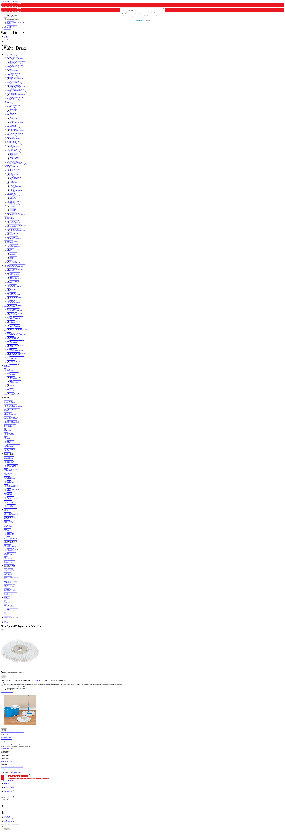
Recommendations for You (7, 692)
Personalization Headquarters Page (15, 266)
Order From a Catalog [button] (12, 15)
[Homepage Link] (12, 33)
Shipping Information (9, 786)
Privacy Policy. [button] (133, 16)
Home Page (9, 102)
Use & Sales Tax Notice (9, 819)
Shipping (9, 23)
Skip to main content (16, 1)
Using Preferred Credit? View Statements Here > (11, 11)
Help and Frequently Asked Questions (15, 22)
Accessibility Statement (6, 1)
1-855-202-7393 (10, 21)
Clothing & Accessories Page (13, 308)
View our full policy (16, 744)
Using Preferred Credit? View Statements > (9, 6)
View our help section (6, 737)
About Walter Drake (8, 791)
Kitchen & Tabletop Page (12, 55)
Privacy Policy (7, 817)
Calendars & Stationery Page (13, 141)
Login (8, 39)
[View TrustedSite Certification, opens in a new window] (7, 829)
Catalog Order (7, 14)
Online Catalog (10, 16)
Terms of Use (7, 816)
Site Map (6, 820)
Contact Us (6, 783)
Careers (5, 792)
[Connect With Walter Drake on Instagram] (13, 797)
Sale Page (9, 332)
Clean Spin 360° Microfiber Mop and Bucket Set (12, 732)
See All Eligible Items (36, 680)
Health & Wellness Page (12, 166)
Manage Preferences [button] (139, 20)
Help (5, 18)
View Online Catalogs (9, 790)
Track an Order (10, 26)
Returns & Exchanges (12, 25)
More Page (9, 369)
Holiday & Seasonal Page (13, 241)
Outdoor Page (10, 217)
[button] (147, 20)
